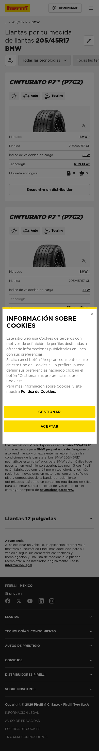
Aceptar (49, 426)
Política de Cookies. (38, 392)
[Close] (92, 313)
